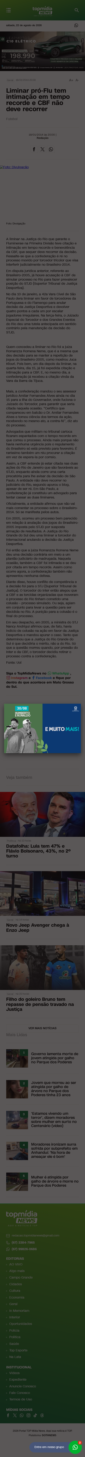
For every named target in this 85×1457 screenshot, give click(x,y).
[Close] (81, 703)
